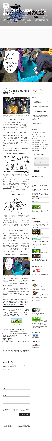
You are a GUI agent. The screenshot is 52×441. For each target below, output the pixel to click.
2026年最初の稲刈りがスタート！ (39, 111)
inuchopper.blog (44, 311)
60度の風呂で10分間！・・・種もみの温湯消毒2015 (16, 341)
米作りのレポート (16, 348)
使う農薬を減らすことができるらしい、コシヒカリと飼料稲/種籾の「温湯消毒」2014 (40, 195)
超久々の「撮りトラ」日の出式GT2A (40, 132)
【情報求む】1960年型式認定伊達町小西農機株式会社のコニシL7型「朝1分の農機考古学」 (40, 117)
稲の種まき (15, 352)
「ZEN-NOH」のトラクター (10, 281)
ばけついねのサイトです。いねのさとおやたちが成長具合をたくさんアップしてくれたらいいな (40, 211)
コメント (6, 369)
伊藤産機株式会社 (44, 252)
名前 (4, 388)
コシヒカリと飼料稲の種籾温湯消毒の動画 (13, 331)
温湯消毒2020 (6, 339)
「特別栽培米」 (24, 148)
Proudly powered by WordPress (9, 437)
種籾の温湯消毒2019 (8, 338)
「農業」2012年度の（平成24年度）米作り (12, 350)
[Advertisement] (26, 38)
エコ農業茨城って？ (8, 348)
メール (4, 395)
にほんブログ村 (35, 337)
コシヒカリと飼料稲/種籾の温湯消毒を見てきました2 (16, 333)
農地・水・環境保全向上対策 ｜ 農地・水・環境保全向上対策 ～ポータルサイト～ (40, 322)
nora (12, 88)
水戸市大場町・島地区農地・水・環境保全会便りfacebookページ (40, 296)
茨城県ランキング (35, 347)
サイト (4, 402)
